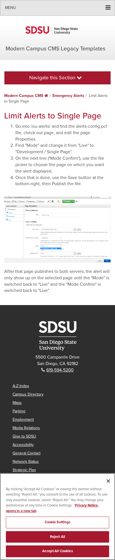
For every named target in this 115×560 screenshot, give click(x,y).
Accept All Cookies (57, 551)
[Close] (108, 481)
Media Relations (26, 428)
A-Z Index (21, 386)
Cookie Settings (58, 522)
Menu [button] (10, 7)
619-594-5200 (60, 370)
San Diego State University (57, 30)
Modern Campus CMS (26, 95)
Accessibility (23, 444)
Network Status (26, 461)
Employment (23, 419)
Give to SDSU (24, 436)
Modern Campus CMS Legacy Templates (55, 48)
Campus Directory (28, 394)
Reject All (57, 537)
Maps (17, 402)
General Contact (26, 453)
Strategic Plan (24, 470)
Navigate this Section (53, 78)
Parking (19, 411)
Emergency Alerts (68, 95)
